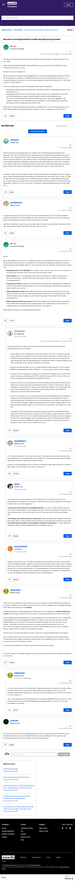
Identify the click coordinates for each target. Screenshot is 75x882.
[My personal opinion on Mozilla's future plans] (72, 126)
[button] (5, 116)
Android (23, 834)
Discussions (18, 30)
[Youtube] (70, 828)
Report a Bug (43, 831)
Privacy (48, 857)
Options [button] (69, 30)
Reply (67, 116)
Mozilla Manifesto (8, 831)
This (8, 688)
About (4, 828)
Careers (4, 837)
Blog (22, 840)
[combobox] (37, 18)
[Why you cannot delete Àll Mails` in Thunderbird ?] (69, 126)
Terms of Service (36, 857)
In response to (21, 336)
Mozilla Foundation (8, 834)
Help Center (43, 828)
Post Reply (64, 754)
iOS (22, 831)
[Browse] (3, 4)
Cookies (58, 857)
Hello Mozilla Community (10, 768)
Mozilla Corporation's (10, 865)
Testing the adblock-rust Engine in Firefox (16, 777)
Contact (4, 861)
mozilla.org (23, 857)
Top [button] (5, 877)
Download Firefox (27, 828)
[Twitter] (62, 828)
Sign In (68, 5)
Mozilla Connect (12, 5)
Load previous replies (37, 131)
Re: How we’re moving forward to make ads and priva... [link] (41, 30)
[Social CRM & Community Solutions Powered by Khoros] (69, 878)
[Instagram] (66, 828)
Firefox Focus (25, 837)
